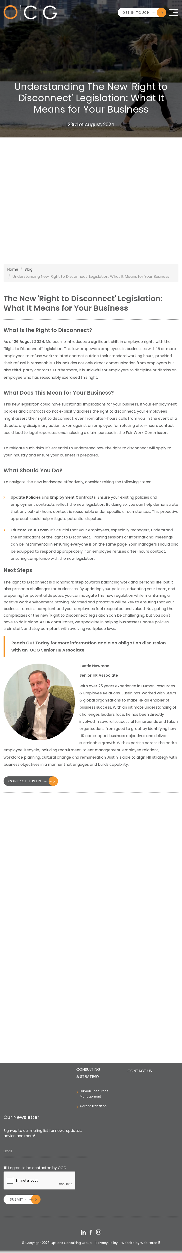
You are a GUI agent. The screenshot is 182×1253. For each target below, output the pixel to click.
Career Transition (93, 1106)
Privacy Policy (107, 1243)
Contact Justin (24, 781)
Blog (28, 269)
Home (12, 269)
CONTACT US (139, 1071)
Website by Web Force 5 (140, 1243)
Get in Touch (136, 12)
